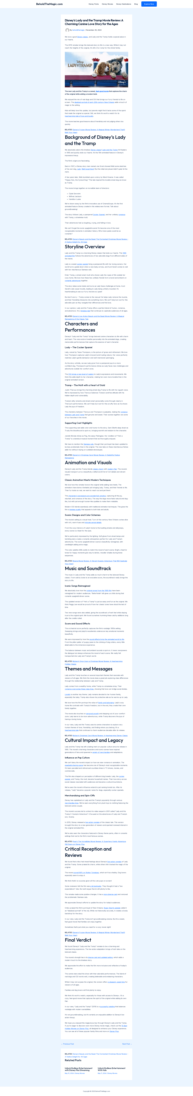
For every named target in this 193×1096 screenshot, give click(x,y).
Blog (136, 4)
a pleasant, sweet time (116, 982)
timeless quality (75, 510)
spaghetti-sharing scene (74, 765)
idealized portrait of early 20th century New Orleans (94, 102)
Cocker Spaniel (99, 215)
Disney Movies (107, 4)
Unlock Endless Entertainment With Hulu (111, 1069)
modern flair (112, 469)
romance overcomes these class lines (79, 689)
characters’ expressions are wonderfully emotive (87, 496)
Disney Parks (94, 4)
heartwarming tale (72, 730)
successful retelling (107, 1007)
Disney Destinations (123, 4)
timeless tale (85, 311)
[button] (149, 4)
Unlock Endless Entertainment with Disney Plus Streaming (78, 1069)
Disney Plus (114, 1031)
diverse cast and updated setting (100, 957)
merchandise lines (72, 803)
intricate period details (93, 523)
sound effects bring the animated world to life (106, 639)
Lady (79, 169)
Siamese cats (88, 444)
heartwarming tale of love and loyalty (79, 116)
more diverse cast (110, 894)
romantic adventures (73, 281)
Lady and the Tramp (110, 150)
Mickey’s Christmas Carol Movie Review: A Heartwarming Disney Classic (100, 736)
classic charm (98, 469)
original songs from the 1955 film (99, 591)
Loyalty (67, 694)
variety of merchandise (101, 752)
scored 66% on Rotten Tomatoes (86, 873)
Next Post (127, 1044)
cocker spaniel (82, 264)
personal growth (92, 714)
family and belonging (106, 703)
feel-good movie (102, 91)
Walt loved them (88, 169)
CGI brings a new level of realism (81, 374)
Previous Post (67, 1044)
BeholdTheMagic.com (49, 4)
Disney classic (82, 37)
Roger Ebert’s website (112, 908)
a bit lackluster (95, 886)
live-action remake (92, 822)
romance (121, 215)
